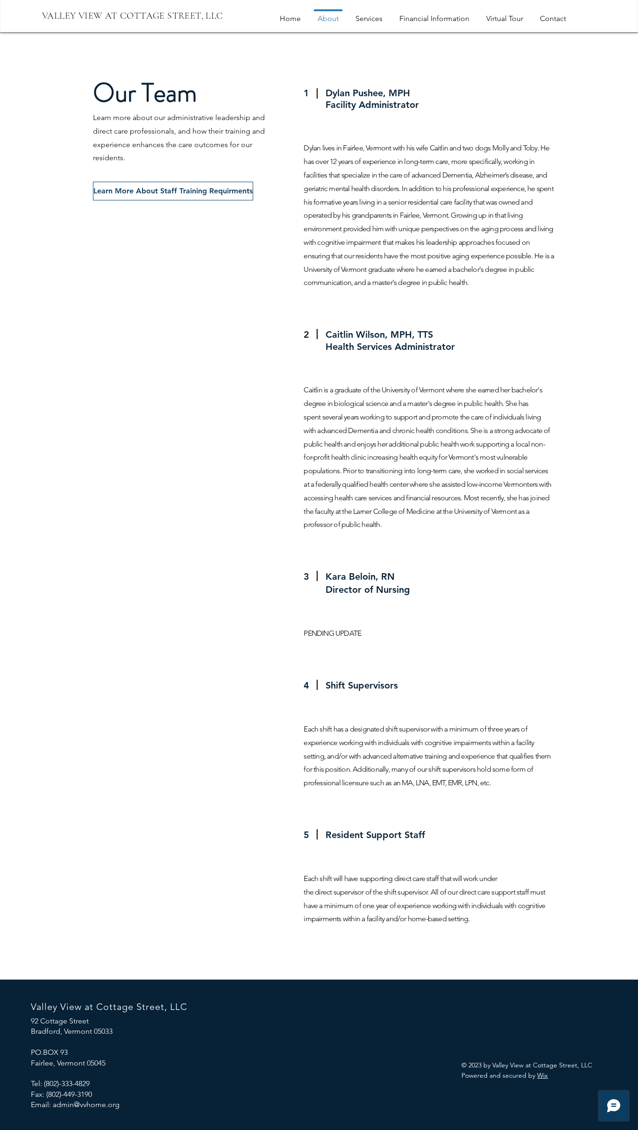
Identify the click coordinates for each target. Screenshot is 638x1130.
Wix (542, 1075)
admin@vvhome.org (86, 1104)
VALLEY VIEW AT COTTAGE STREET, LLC (132, 15)
